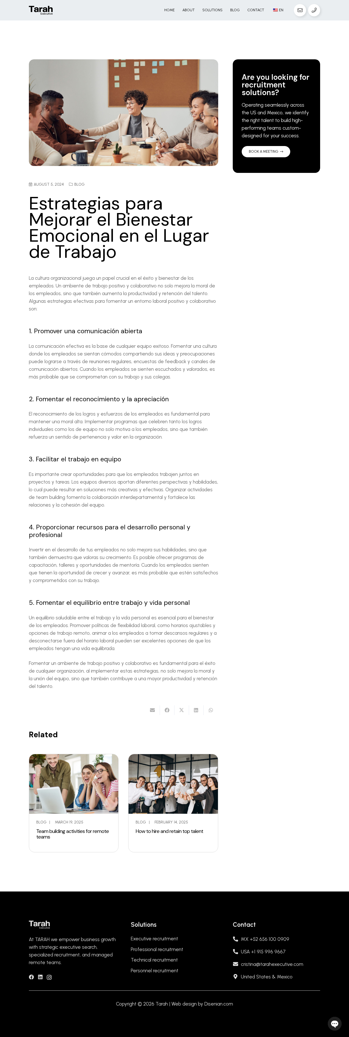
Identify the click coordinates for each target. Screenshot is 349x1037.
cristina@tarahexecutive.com (272, 964)
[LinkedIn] (40, 977)
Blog (79, 184)
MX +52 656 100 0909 (265, 939)
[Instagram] (49, 977)
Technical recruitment (154, 960)
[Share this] (167, 710)
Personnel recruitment (154, 971)
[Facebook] (31, 977)
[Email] (300, 10)
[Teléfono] (314, 10)
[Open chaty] (335, 1024)
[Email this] (152, 710)
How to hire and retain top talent (169, 831)
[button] (225, 10)
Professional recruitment (157, 949)
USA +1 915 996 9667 (263, 952)
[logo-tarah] (41, 10)
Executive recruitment (154, 939)
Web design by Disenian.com (202, 1004)
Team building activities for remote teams (72, 834)
